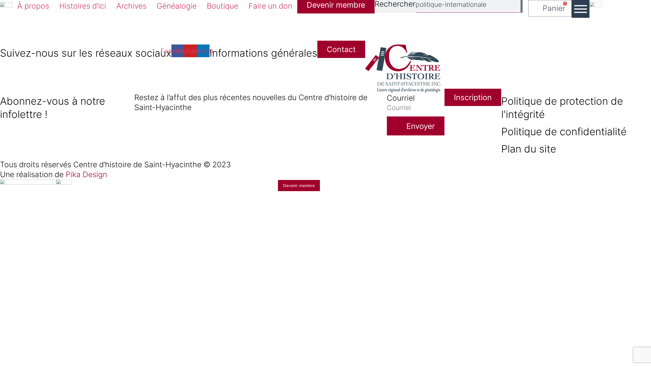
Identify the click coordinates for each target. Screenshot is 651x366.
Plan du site (528, 149)
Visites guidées (197, 252)
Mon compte (189, 295)
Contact (175, 273)
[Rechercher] (522, 6)
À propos (33, 5)
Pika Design (86, 174)
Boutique (222, 5)
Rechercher (395, 4)
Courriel (401, 98)
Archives (131, 5)
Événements (188, 230)
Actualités (181, 187)
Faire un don (270, 5)
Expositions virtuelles (215, 208)
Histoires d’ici (82, 5)
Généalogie (177, 5)
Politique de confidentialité (564, 131)
